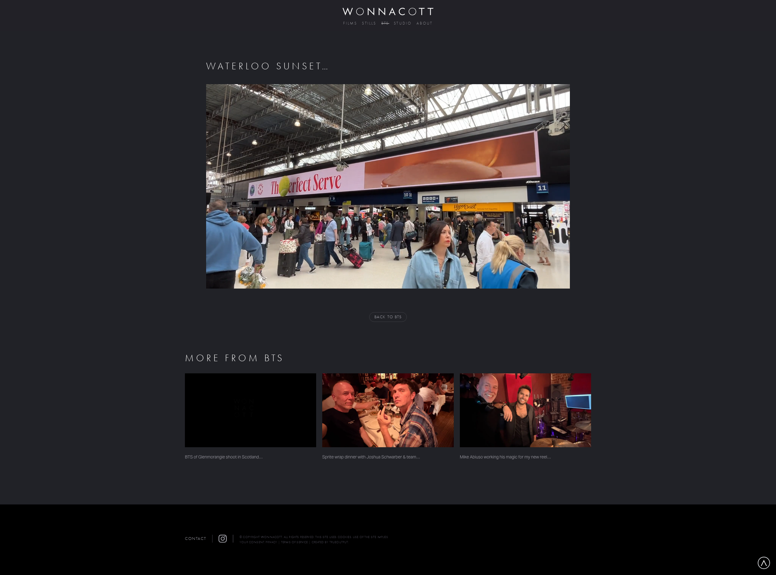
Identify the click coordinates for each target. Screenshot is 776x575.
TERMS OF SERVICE (294, 542)
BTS (385, 23)
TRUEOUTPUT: (339, 542)
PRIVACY (271, 542)
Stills (369, 23)
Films (350, 23)
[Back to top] (764, 563)
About (424, 23)
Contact (195, 538)
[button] (226, 539)
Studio (403, 23)
